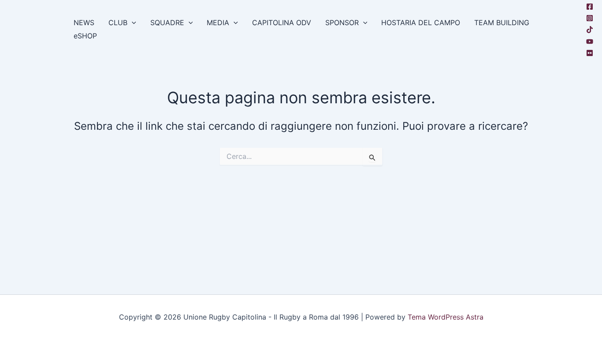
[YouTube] (589, 41)
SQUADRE (167, 22)
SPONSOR (342, 22)
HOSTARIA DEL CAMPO (420, 22)
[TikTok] (589, 29)
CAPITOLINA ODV (281, 22)
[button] (131, 22)
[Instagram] (589, 18)
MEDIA (218, 22)
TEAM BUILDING (501, 22)
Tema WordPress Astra (445, 317)
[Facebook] (589, 6)
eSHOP (85, 35)
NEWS (84, 22)
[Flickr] (589, 52)
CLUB (117, 22)
